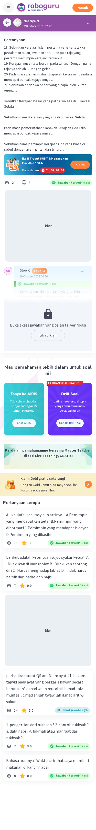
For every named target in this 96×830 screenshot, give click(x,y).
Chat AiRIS (24, 423)
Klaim (80, 164)
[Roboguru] (38, 7)
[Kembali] (7, 22)
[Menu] (8, 7)
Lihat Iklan (48, 335)
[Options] (89, 23)
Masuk (83, 7)
